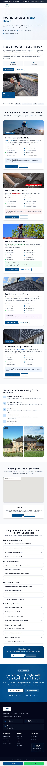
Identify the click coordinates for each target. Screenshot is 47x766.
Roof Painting (6, 741)
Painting (35, 103)
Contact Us (20, 745)
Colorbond (41, 103)
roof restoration (10, 140)
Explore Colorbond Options (13, 375)
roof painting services (12, 296)
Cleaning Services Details (12, 269)
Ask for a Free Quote (29, 515)
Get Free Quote (20, 69)
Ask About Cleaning (25, 269)
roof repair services (16, 193)
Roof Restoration (7, 736)
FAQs (19, 741)
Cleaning (29, 103)
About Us (20, 736)
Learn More (23, 217)
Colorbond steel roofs (21, 349)
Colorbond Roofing (7, 743)
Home (6, 13)
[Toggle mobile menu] (42, 5)
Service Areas (11, 13)
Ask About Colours (24, 322)
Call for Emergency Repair (12, 217)
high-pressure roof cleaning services (16, 244)
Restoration (18, 103)
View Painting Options (11, 322)
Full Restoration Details (12, 166)
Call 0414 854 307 (9, 69)
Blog (19, 743)
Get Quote (24, 375)
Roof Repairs (6, 738)
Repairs (24, 103)
